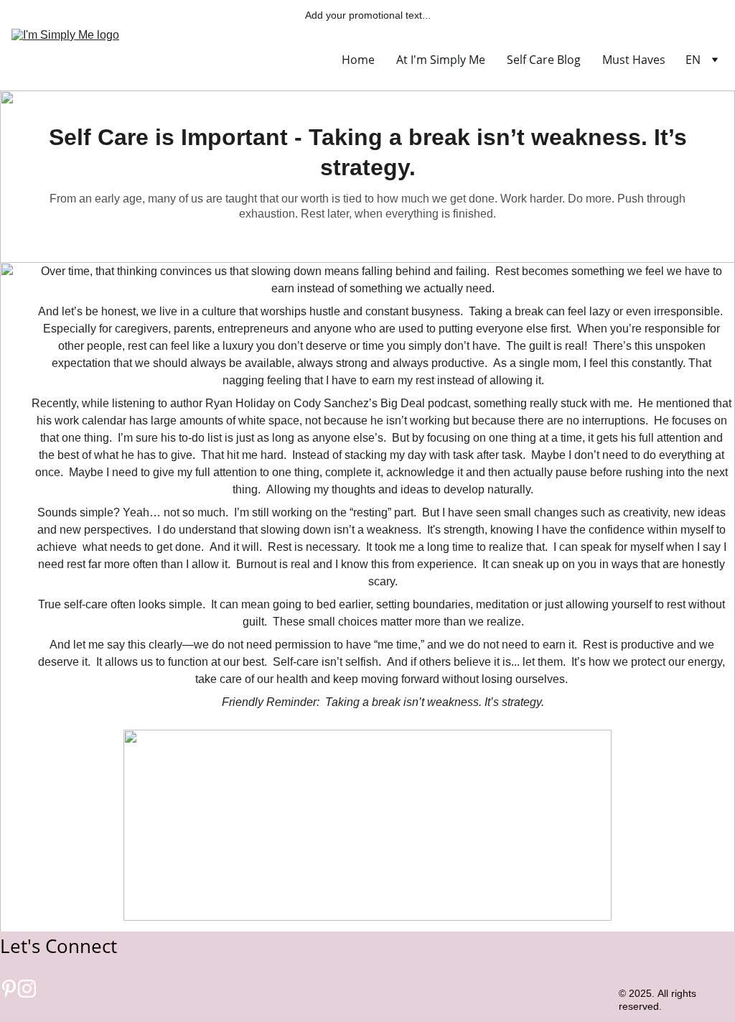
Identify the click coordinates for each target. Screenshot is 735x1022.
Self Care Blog (544, 60)
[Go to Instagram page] (27, 989)
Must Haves (633, 60)
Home (358, 60)
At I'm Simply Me (440, 60)
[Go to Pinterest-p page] (9, 989)
